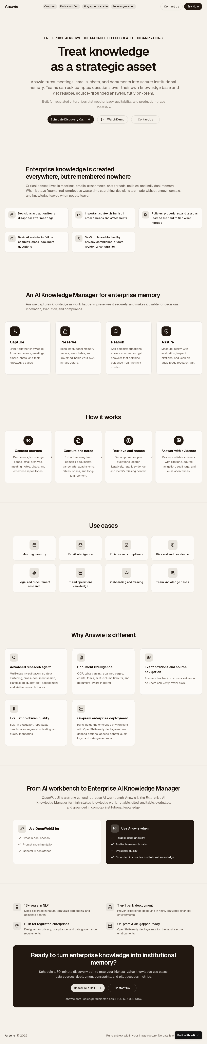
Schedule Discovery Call (67, 119)
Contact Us (171, 6)
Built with (183, 1035)
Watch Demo (116, 119)
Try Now (193, 6)
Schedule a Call (84, 988)
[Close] (198, 1035)
